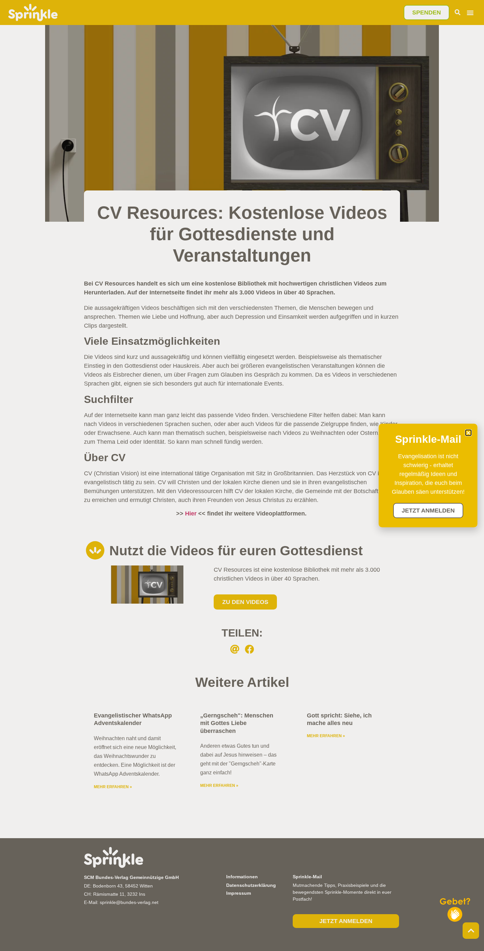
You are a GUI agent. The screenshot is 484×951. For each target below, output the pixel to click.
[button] (468, 432)
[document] (242, 475)
